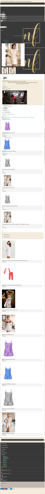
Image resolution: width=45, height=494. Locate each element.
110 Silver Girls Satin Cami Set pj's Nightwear (8, 169)
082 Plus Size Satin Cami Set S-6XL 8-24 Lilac (8, 132)
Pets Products (5, 105)
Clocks (4, 85)
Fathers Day (5, 133)
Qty (2, 112)
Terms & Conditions (6, 458)
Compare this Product (11, 114)
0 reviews (3, 115)
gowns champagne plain (17, 117)
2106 (3, 117)
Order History (5, 465)
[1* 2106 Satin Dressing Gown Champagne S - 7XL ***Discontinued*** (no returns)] (5, 74)
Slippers (4, 110)
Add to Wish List (4, 114)
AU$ (3, 17)
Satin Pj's (6, 42)
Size (2, 110)
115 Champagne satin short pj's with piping (8, 187)
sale (31, 117)
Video (4, 78)
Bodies (4, 155)
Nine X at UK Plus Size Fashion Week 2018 (6, 473)
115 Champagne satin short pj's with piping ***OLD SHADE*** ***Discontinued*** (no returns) (15, 224)
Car (3, 83)
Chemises (4, 151)
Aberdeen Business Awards (4, 476)
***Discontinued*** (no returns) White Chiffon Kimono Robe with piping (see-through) (14, 260)
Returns (4, 464)
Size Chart (4, 459)
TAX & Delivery (5, 456)
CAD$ (3, 18)
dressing (8, 117)
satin (6, 117)
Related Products (7, 236)
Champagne (11, 117)
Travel (4, 116)
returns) (30, 117)
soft (4, 117)
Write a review (7, 115)
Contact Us (4, 463)
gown (9, 117)
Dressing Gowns (5, 153)
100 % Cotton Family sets (8, 137)
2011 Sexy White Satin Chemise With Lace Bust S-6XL (9, 309)
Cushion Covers (5, 89)
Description (5, 77)
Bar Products (5, 78)
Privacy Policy (5, 457)
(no (28, 117)
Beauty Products (5, 80)
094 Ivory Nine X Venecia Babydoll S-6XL (8, 334)
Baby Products (5, 74)
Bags (4, 76)
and (34, 117)
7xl (13, 117)
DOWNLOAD (5, 460)
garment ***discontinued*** (24, 117)
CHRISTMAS (5, 135)
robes (32, 117)
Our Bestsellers (7, 234)
